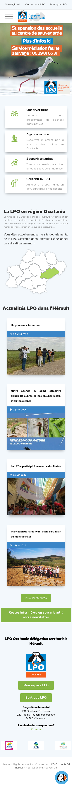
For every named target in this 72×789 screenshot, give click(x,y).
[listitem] (26, 265)
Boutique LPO (58, 5)
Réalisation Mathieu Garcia (41, 764)
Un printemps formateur (26, 325)
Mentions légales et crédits (17, 761)
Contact (36, 726)
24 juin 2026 (19, 543)
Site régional (12, 5)
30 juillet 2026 (20, 333)
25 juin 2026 (19, 473)
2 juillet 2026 (19, 408)
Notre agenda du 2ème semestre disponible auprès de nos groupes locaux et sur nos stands (36, 395)
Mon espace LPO (35, 5)
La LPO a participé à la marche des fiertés (36, 465)
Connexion (41, 761)
